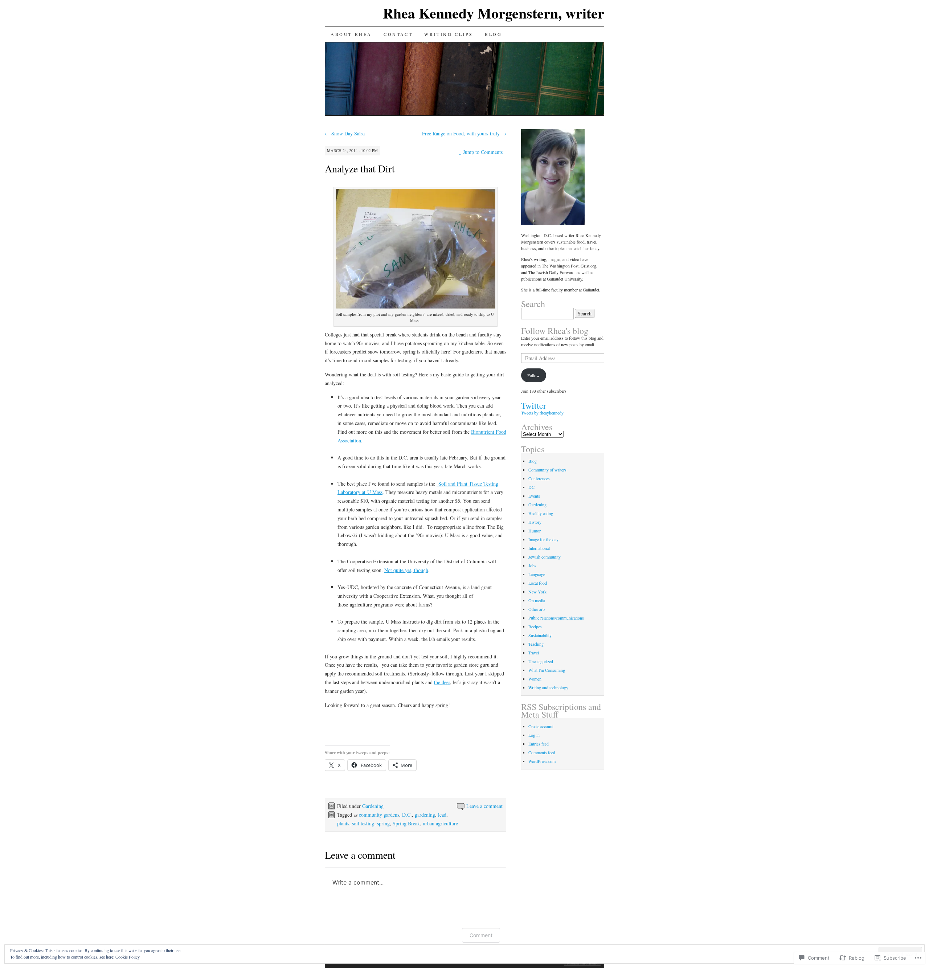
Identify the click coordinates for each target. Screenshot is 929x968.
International (539, 548)
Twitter (533, 405)
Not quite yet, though (406, 570)
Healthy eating (540, 513)
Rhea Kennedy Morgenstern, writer (493, 13)
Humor (534, 531)
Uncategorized (540, 661)
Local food (537, 583)
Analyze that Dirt (360, 168)
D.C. (407, 814)
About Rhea (351, 34)
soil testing (363, 823)
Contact (398, 34)
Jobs (532, 565)
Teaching (536, 644)
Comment (481, 935)
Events (534, 496)
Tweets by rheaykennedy (542, 413)
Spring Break (406, 823)
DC (531, 487)
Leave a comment (484, 805)
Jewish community (544, 557)
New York (537, 592)
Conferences (539, 478)
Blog (493, 34)
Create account (540, 726)
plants (343, 823)
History (534, 522)
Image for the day (543, 539)
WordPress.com (542, 761)
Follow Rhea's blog (554, 330)
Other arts (536, 609)
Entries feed (538, 744)
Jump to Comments (480, 151)
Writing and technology (548, 687)
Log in (534, 735)
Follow (533, 375)
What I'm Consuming (546, 670)
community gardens (379, 814)
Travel (533, 652)
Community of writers (547, 470)
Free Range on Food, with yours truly (464, 133)
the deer (442, 682)
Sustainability (540, 635)
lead (442, 814)
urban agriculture (440, 823)
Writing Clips (448, 34)
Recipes (535, 626)
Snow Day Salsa (345, 133)
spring (383, 823)
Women (534, 679)
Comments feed (541, 752)
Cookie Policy (127, 957)
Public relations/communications (556, 618)
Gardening (373, 805)
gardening (425, 814)
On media (536, 600)
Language (536, 574)
